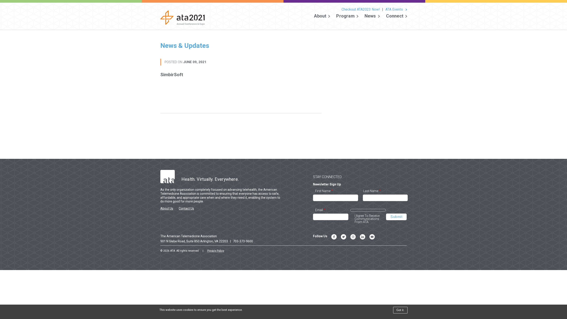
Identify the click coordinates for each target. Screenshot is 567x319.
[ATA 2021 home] (182, 20)
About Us (166, 208)
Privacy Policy (215, 250)
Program (345, 16)
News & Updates (184, 45)
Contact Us (186, 208)
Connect (394, 16)
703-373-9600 (243, 241)
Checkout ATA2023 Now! (361, 9)
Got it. (400, 310)
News (370, 16)
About (320, 16)
